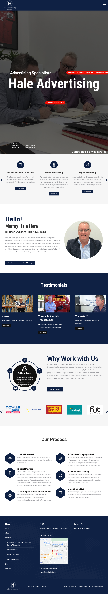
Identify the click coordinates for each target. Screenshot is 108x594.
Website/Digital (12, 550)
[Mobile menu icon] (104, 5)
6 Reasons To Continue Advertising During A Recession (19, 544)
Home (7, 528)
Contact (8, 569)
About (7, 533)
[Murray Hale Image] (83, 239)
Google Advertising (13, 559)
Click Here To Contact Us (82, 528)
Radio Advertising (13, 554)
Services (8, 538)
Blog (6, 564)
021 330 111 (51, 535)
